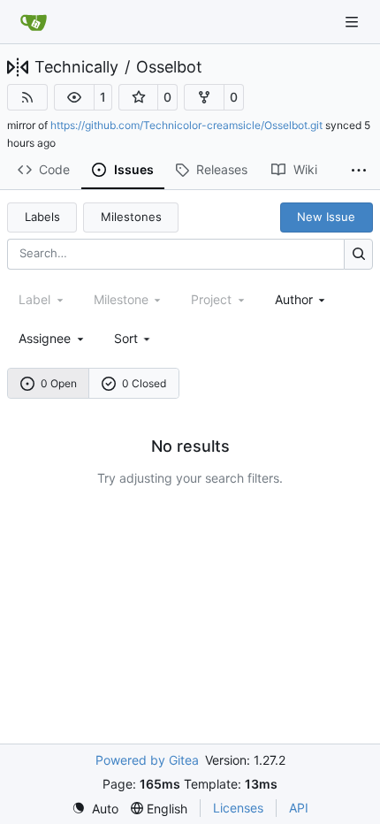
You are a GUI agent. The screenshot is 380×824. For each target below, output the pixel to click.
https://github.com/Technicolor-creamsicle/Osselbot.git (186, 125)
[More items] (359, 170)
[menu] (134, 338)
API (298, 807)
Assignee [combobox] (45, 338)
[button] (74, 97)
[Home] (33, 22)
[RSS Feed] (27, 97)
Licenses (238, 807)
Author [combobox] (294, 299)
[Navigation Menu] (353, 21)
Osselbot (169, 67)
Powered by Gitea (147, 759)
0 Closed (144, 383)
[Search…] (358, 254)
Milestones (131, 217)
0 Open (59, 383)
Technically (76, 67)
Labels (42, 217)
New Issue (326, 217)
